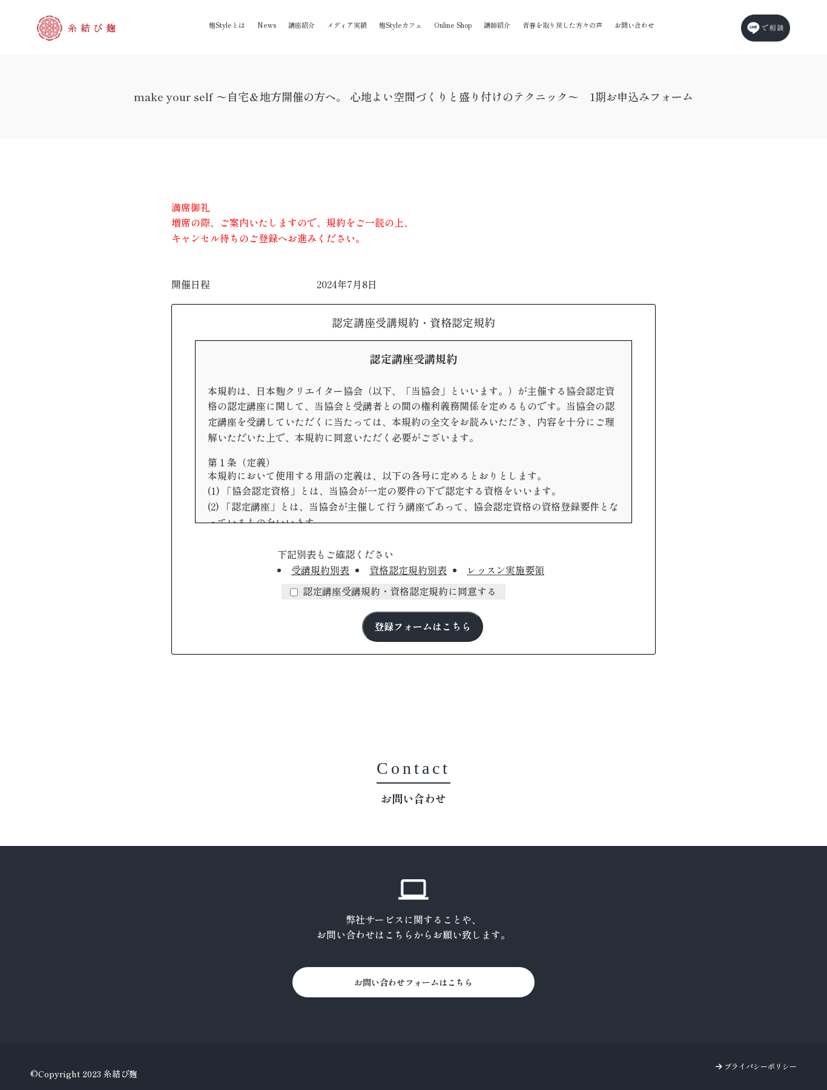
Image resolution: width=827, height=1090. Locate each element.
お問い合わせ (634, 25)
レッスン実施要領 (505, 570)
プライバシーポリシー (759, 1066)
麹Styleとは (227, 25)
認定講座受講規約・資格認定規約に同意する (399, 591)
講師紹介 (497, 25)
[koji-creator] (76, 28)
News (266, 25)
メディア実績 (347, 25)
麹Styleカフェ (400, 25)
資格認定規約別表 (408, 570)
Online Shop (453, 25)
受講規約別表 (320, 570)
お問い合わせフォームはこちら (413, 982)
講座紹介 (301, 25)
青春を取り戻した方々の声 (562, 25)
